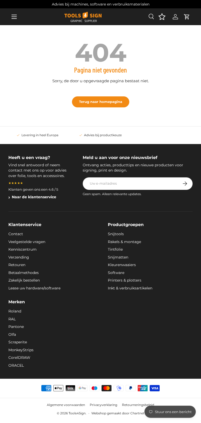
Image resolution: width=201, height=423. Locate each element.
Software (116, 272)
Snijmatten (118, 257)
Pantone (16, 326)
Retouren (16, 264)
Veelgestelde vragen (26, 241)
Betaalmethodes (23, 272)
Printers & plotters (124, 280)
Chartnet (137, 413)
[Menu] (14, 17)
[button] (187, 17)
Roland (14, 311)
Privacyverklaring (103, 405)
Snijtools (116, 234)
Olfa (12, 334)
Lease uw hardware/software (34, 288)
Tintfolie (115, 249)
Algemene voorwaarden (66, 405)
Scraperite (17, 342)
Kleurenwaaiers (122, 264)
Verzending (18, 257)
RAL (12, 319)
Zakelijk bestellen (24, 280)
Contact (15, 234)
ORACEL (16, 365)
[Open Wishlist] (161, 17)
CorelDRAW (19, 357)
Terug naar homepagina (100, 102)
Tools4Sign (77, 413)
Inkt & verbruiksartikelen (130, 288)
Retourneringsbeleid (138, 405)
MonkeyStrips (21, 350)
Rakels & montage (124, 241)
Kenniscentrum (22, 249)
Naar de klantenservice (34, 197)
